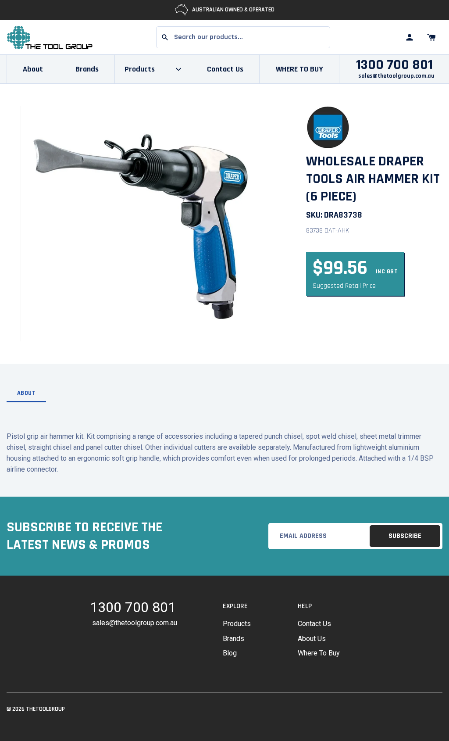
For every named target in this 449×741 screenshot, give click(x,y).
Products (237, 623)
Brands (87, 69)
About (33, 69)
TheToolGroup (45, 709)
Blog (230, 653)
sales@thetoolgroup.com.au (396, 76)
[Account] (409, 37)
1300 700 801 (394, 65)
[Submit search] (165, 37)
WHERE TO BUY (299, 69)
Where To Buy (319, 653)
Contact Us (225, 69)
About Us (312, 638)
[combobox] (243, 37)
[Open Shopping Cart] (431, 37)
